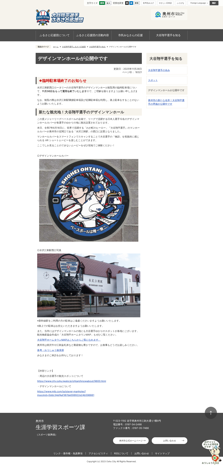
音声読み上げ (148, 3)
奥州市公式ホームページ (131, 440)
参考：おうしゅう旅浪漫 (50, 350)
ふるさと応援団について (55, 35)
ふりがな (180, 3)
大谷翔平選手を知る (168, 35)
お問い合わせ (169, 440)
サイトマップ (162, 453)
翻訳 (214, 3)
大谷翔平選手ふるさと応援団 (74, 47)
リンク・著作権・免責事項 (68, 453)
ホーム (56, 47)
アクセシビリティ (98, 453)
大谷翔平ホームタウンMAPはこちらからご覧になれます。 (69, 339)
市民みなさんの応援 (130, 35)
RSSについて (121, 453)
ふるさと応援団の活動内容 (92, 35)
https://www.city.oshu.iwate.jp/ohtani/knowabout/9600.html (71, 381)
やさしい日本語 (165, 3)
